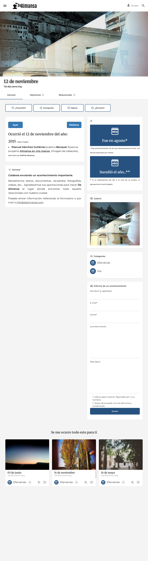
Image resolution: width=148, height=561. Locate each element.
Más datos (95, 361)
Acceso (134, 5)
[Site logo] (25, 6)
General (11, 95)
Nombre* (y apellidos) (101, 291)
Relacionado (67, 95)
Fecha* (93, 314)
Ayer (15, 125)
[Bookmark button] (44, 482)
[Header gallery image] (74, 44)
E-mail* (93, 303)
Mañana (74, 125)
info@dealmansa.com (30, 202)
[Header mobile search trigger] (143, 6)
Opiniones (37, 95)
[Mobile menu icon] (5, 6)
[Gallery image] (115, 223)
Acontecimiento (98, 326)
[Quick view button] (39, 482)
